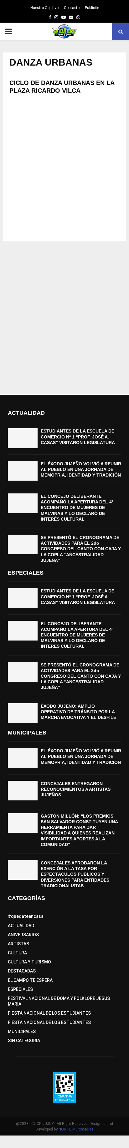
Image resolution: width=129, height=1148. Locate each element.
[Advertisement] (64, 170)
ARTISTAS (18, 943)
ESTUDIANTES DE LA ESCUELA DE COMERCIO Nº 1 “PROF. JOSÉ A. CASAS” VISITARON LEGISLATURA (78, 436)
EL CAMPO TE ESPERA (30, 980)
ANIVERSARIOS (23, 934)
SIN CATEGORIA (24, 1040)
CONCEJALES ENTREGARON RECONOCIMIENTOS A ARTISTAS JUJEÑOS (76, 789)
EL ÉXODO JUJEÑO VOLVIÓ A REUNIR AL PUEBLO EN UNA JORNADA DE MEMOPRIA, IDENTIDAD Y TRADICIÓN (81, 469)
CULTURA (17, 952)
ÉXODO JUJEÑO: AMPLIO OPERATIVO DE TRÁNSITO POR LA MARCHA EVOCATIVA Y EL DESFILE (78, 712)
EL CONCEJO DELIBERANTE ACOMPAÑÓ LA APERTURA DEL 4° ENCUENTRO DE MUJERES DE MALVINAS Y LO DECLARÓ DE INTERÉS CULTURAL (77, 508)
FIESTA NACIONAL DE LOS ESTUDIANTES (49, 1013)
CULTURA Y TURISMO (29, 961)
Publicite (92, 8)
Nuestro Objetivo (44, 8)
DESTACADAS (22, 970)
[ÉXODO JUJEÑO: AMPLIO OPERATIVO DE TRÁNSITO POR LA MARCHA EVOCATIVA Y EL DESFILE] (23, 713)
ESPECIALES (20, 989)
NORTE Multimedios (76, 1129)
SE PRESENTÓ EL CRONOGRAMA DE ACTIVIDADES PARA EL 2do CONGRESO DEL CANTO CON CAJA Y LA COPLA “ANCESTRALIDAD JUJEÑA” (81, 549)
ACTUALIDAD (21, 925)
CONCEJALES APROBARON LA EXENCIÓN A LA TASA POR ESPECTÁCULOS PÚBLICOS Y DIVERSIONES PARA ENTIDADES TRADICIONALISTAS (75, 874)
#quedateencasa (26, 916)
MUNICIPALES (22, 1031)
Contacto (72, 8)
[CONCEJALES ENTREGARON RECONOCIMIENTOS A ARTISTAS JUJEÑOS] (23, 790)
